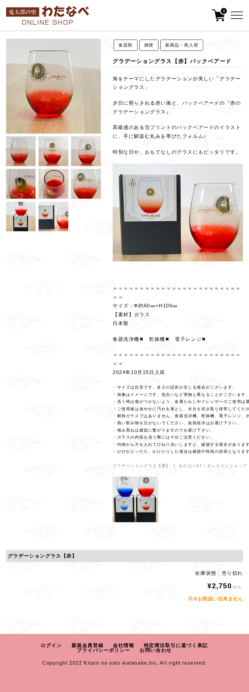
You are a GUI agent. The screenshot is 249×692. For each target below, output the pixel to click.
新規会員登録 (88, 645)
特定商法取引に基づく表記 (176, 645)
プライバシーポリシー (103, 650)
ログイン (51, 645)
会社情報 (123, 645)
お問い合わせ (156, 650)
